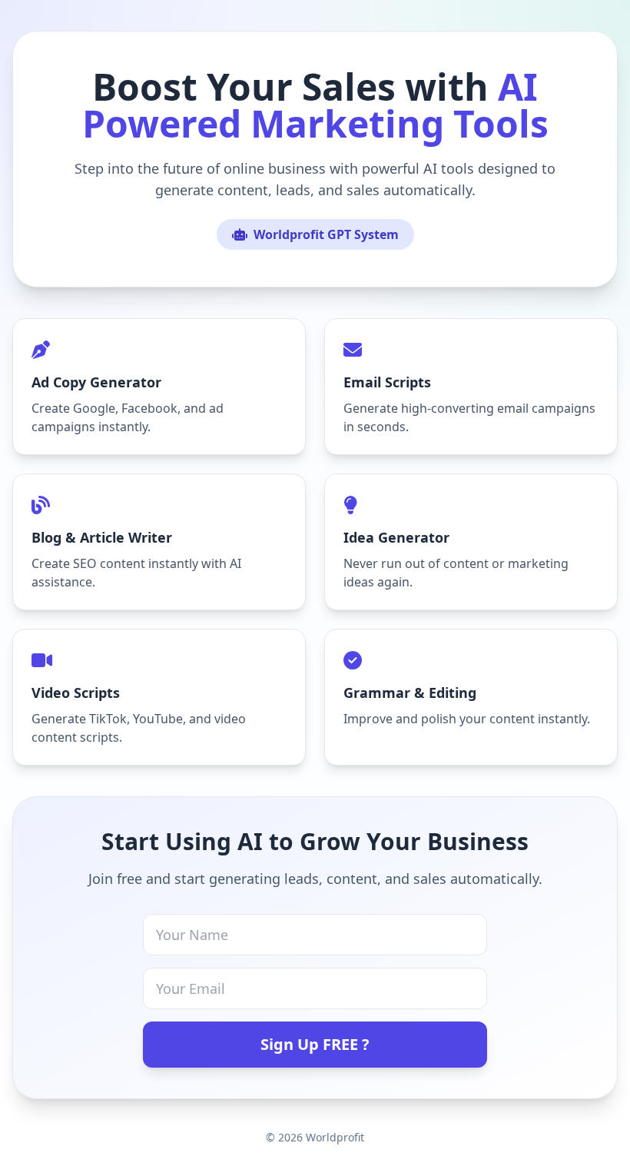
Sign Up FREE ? (315, 1044)
